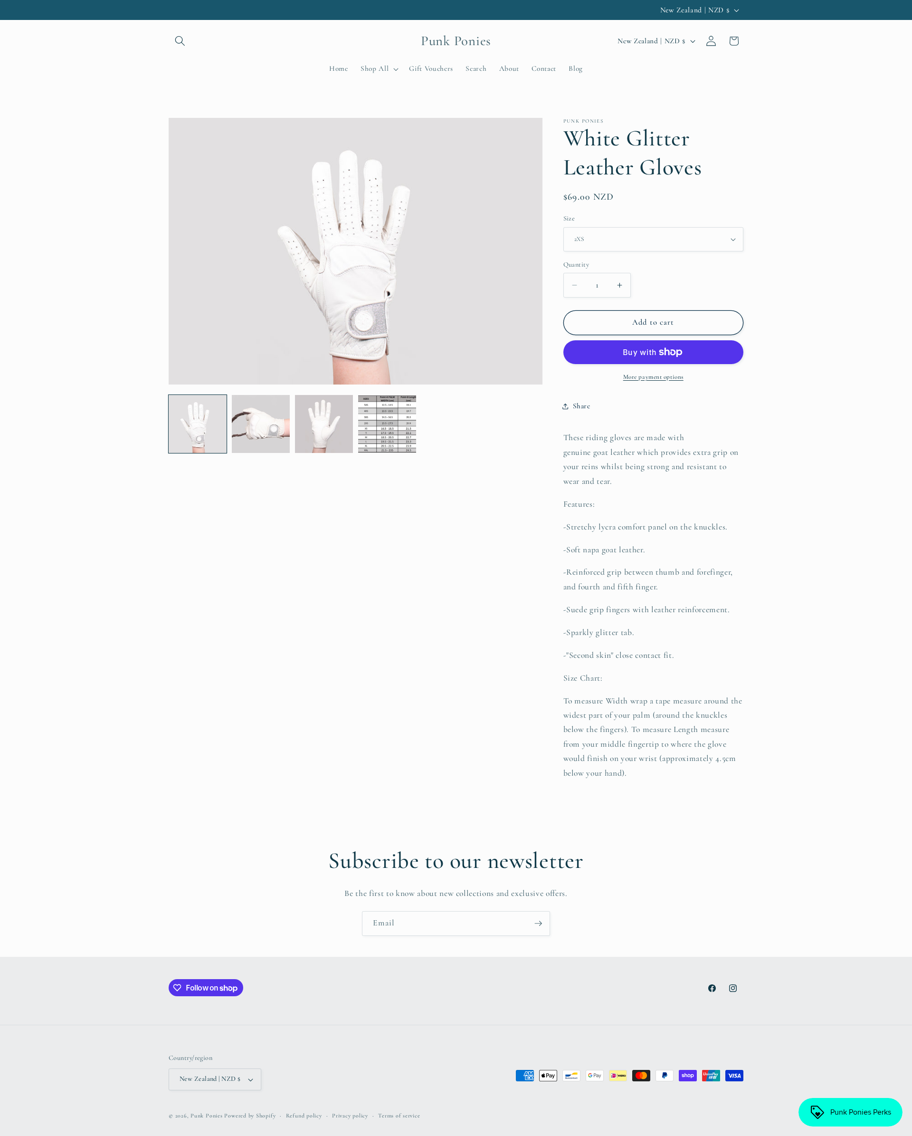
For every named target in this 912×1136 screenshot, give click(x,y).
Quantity (576, 264)
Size (569, 218)
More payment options (653, 377)
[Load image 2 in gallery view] (261, 424)
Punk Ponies (206, 1115)
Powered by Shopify (250, 1115)
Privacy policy (350, 1115)
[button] (180, 40)
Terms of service (399, 1115)
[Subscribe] (538, 923)
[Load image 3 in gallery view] (324, 424)
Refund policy (304, 1115)
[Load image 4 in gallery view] (387, 424)
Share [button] (581, 406)
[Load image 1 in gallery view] (198, 424)
